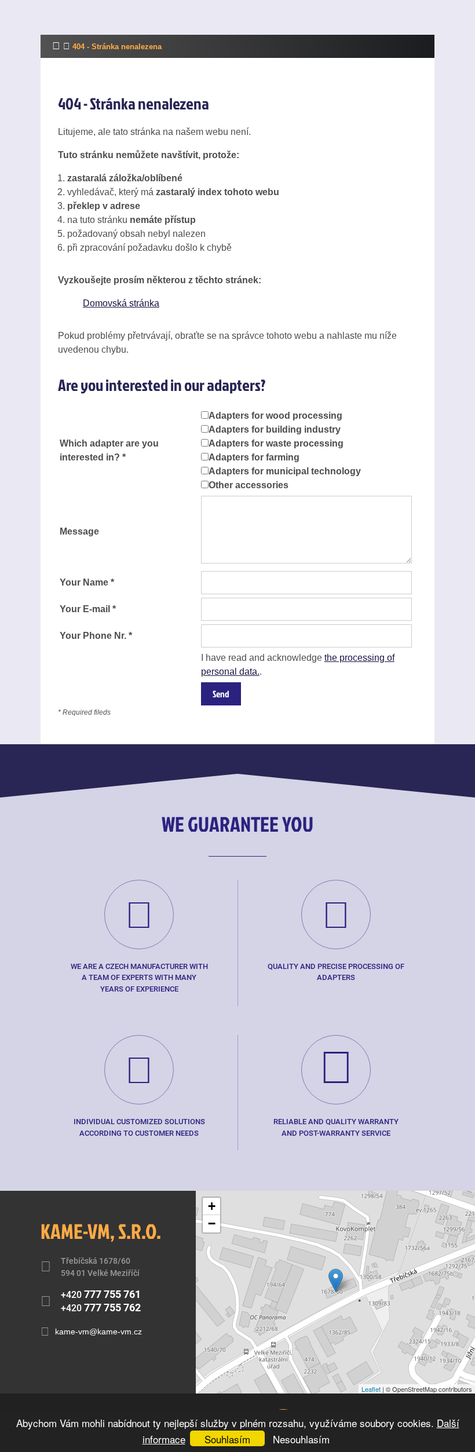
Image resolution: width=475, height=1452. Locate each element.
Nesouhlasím (301, 1439)
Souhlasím (227, 1439)
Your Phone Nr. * (96, 636)
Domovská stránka (121, 303)
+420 (101, 1294)
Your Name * (87, 582)
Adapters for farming (254, 457)
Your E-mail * (88, 609)
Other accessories (248, 485)
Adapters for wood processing (275, 415)
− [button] (211, 1223)
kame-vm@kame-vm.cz (98, 1331)
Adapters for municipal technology (285, 471)
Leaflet (371, 1389)
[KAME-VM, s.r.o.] (335, 1280)
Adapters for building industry (275, 429)
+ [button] (211, 1206)
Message (79, 531)
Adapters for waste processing (276, 443)
